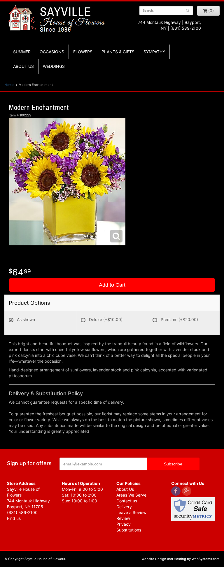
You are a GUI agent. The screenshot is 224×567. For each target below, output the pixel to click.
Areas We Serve (131, 494)
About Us (125, 489)
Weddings (54, 66)
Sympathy (154, 51)
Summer (22, 51)
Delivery (124, 506)
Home (9, 85)
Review (123, 518)
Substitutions (128, 529)
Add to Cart (112, 285)
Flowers (82, 51)
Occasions (52, 51)
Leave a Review (131, 512)
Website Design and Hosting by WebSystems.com (180, 559)
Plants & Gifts (118, 51)
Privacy (123, 524)
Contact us (126, 500)
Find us (14, 518)
